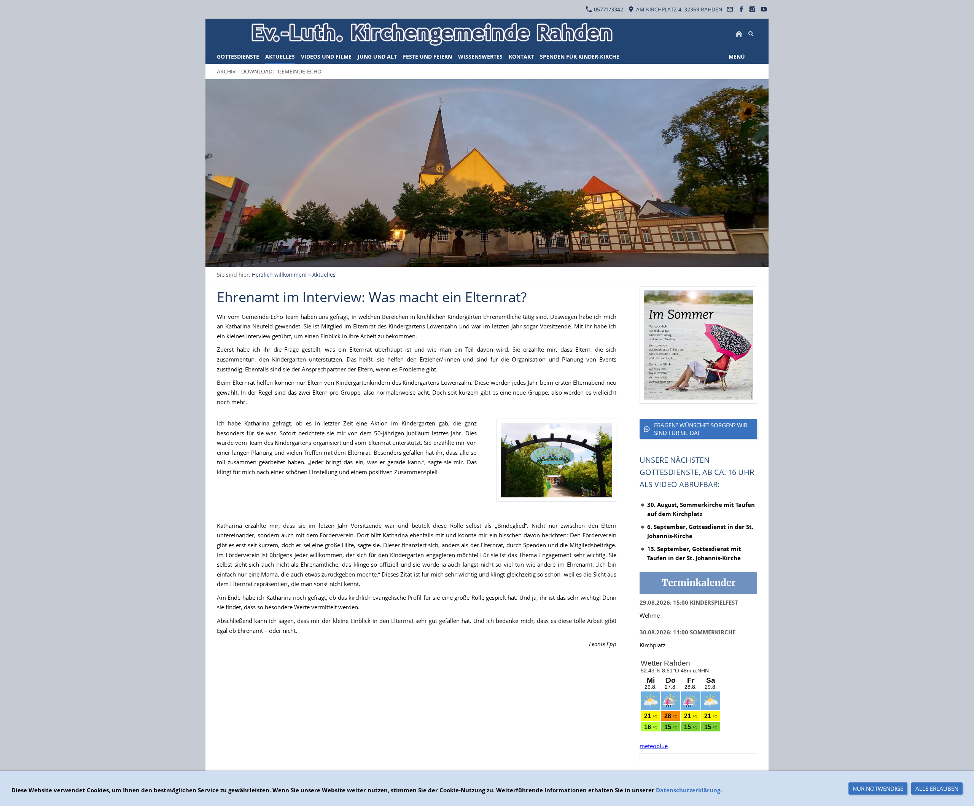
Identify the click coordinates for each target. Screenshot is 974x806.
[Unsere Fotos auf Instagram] (752, 9)
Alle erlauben (936, 788)
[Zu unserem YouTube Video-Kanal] (763, 9)
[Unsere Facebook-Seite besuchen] (741, 9)
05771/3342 (607, 9)
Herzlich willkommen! (279, 274)
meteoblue (654, 746)
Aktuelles (324, 274)
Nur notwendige (878, 788)
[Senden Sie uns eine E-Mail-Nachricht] (730, 9)
